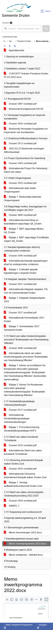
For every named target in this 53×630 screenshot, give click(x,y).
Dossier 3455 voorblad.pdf (22, 468)
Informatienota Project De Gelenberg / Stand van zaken (26, 170)
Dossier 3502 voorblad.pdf (22, 123)
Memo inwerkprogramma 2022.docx (27, 543)
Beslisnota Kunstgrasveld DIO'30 (25, 109)
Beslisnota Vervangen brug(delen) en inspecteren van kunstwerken (26, 130)
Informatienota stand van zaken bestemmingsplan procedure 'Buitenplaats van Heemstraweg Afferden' (26, 357)
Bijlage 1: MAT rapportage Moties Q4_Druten (24, 231)
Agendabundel (16, 50)
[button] (46, 28)
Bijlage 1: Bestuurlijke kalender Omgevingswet (22, 199)
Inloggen (42, 625)
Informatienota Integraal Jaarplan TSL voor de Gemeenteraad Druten (26, 291)
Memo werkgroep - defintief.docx (25, 555)
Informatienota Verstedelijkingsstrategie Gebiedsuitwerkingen (16, 418)
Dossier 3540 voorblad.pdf (22, 255)
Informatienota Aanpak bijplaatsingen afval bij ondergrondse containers (26, 263)
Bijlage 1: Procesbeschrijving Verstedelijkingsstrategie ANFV (21, 429)
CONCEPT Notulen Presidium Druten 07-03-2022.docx (26, 75)
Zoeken (5, 23)
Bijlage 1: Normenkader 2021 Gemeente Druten (21, 328)
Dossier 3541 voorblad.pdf (22, 284)
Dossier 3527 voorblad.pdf (22, 312)
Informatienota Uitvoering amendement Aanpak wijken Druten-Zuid (25, 476)
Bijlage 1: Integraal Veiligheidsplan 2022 (24, 300)
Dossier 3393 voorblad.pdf (22, 163)
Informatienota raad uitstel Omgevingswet (20, 190)
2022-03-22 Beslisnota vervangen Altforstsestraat (24, 150)
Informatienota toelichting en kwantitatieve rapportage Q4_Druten (23, 222)
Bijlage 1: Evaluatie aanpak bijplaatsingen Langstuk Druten (21, 271)
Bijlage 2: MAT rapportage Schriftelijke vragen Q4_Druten (26, 239)
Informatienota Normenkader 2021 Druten (24, 319)
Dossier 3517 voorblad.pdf (22, 410)
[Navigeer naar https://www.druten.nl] (16, 11)
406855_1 (13, 506)
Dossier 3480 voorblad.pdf (22, 348)
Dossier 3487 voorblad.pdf (22, 104)
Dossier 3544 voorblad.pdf (22, 500)
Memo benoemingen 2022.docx (25, 532)
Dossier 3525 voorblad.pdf (22, 183)
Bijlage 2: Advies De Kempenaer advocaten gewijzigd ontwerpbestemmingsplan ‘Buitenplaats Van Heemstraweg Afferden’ (24, 389)
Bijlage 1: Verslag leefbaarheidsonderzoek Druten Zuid (23, 484)
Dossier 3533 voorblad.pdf (22, 445)
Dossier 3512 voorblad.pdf (22, 143)
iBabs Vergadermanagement (18, 625)
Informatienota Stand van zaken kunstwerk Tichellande (23, 452)
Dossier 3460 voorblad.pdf (22, 215)
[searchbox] (21, 28)
